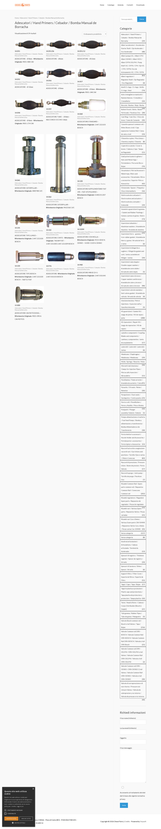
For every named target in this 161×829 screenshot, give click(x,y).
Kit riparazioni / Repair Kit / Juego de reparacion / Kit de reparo (131, 325)
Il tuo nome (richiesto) (128, 718)
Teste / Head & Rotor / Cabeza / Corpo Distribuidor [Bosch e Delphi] (132, 606)
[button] (18, 823)
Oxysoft (143, 821)
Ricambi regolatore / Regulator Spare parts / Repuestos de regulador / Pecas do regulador (132, 501)
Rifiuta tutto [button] (26, 818)
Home (102, 5)
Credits (127, 821)
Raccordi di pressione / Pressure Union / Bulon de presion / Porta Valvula (133, 465)
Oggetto (123, 738)
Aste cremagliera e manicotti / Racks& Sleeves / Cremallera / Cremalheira (132, 98)
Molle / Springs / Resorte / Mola (133, 362)
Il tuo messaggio (126, 748)
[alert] (18, 807)
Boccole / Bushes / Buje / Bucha (132, 105)
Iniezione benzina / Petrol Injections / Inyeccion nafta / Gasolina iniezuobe (131, 304)
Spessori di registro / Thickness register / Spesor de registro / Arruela (132, 559)
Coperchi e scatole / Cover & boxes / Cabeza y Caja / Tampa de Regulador (132, 149)
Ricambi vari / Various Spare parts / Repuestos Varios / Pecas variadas (133, 511)
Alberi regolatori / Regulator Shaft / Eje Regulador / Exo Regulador (132, 79)
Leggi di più (20, 806)
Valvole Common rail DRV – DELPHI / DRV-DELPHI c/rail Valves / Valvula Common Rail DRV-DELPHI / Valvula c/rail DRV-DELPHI (132, 655)
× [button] (33, 789)
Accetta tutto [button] (11, 818)
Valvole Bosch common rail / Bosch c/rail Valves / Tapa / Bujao (131, 624)
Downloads (140, 5)
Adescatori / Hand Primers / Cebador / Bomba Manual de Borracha (131, 37)
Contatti (130, 5)
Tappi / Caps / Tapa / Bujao (130, 584)
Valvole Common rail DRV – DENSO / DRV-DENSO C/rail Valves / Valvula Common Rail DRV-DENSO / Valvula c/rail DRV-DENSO (131, 672)
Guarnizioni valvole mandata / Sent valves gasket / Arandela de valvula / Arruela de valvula (133, 293)
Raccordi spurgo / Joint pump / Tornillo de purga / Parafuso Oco (132, 476)
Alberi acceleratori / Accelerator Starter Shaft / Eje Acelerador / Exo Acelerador (133, 48)
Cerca (142, 19)
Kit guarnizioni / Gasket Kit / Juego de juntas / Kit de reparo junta (132, 314)
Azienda (120, 5)
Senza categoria (127, 533)
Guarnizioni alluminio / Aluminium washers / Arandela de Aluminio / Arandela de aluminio (133, 226)
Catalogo (110, 5)
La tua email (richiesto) (128, 728)
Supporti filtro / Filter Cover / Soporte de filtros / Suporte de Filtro (132, 577)
